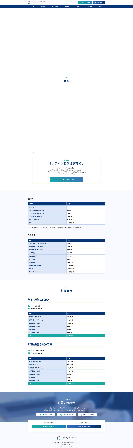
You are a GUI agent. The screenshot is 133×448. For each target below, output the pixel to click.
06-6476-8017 (68, 446)
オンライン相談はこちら (68, 179)
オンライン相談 (86, 2)
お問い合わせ (100, 2)
